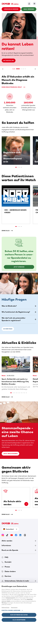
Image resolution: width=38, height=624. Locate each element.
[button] (34, 4)
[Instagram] (3, 530)
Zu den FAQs (7, 324)
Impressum (14, 607)
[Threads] (25, 530)
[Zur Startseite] (10, 3)
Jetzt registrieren (10, 449)
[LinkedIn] (20, 530)
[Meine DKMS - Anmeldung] (29, 4)
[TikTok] (7, 530)
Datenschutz (5, 607)
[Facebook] (16, 530)
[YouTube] (12, 530)
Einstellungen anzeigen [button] (11, 610)
